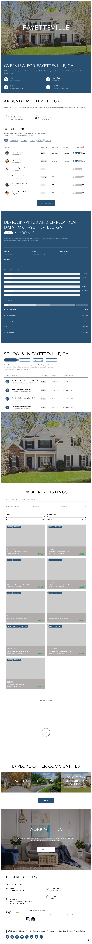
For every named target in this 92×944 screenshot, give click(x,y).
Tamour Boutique (17, 176)
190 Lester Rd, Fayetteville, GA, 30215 (21, 408)
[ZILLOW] (36, 937)
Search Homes (46, 700)
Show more (46, 203)
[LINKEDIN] (17, 937)
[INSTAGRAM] (12, 937)
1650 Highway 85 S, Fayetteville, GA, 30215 (22, 382)
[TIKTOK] (31, 937)
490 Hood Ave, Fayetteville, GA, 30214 (21, 400)
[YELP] (41, 937)
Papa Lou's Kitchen (17, 160)
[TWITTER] (27, 937)
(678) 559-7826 (55, 890)
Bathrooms (36, 506)
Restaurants (15, 140)
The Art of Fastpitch (18, 191)
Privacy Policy (79, 931)
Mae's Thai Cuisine (17, 152)
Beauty (41, 140)
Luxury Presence (47, 931)
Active (33, 140)
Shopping (24, 140)
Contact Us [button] (46, 849)
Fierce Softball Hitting (18, 184)
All (6, 140)
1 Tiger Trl (15, 194)
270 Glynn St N (16, 154)
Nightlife (49, 140)
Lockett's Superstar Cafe (19, 168)
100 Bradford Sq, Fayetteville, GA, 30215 (21, 391)
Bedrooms (64, 506)
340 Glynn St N (16, 162)
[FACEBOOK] (7, 937)
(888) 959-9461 (55, 898)
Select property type (12, 506)
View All (46, 800)
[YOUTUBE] (22, 937)
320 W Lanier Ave (17, 178)
